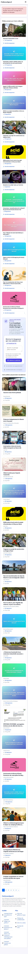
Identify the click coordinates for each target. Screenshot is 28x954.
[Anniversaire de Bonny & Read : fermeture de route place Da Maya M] (14, 303)
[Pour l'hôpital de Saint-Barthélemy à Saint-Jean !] (14, 229)
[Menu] (25, 2)
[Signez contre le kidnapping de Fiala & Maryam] (14, 253)
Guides (4, 910)
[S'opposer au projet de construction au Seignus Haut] (14, 132)
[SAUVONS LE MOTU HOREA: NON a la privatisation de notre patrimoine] (14, 58)
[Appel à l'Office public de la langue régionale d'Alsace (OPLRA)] (14, 82)
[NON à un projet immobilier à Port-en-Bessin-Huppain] (14, 107)
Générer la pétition (14, 360)
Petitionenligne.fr (6, 2)
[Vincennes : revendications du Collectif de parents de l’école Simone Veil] (14, 204)
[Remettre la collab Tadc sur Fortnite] (14, 180)
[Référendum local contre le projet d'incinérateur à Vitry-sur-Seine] (14, 156)
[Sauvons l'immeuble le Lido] (14, 34)
